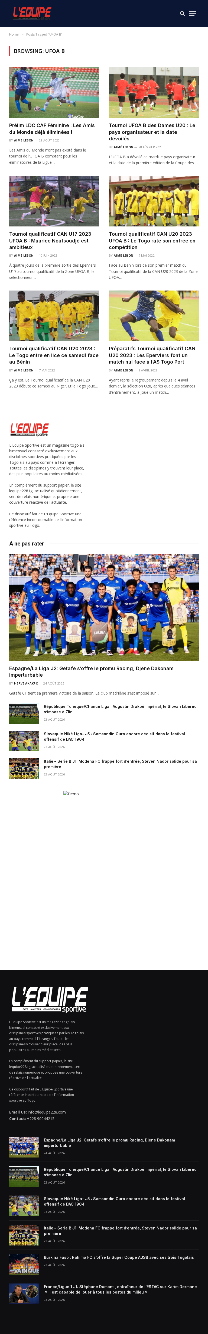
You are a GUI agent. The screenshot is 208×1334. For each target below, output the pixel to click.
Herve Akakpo (26, 683)
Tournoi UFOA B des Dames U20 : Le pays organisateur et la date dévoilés (152, 131)
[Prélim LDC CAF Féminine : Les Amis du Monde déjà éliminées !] (54, 92)
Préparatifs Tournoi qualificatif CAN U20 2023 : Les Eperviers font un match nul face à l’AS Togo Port (152, 355)
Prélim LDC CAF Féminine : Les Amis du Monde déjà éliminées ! (52, 128)
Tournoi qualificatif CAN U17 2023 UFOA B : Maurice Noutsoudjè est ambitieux (50, 240)
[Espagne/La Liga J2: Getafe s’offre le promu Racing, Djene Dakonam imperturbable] (104, 607)
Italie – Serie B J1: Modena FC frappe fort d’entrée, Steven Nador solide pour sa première (120, 764)
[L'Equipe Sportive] (32, 13)
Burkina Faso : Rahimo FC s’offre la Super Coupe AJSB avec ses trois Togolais (119, 1257)
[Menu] (192, 13)
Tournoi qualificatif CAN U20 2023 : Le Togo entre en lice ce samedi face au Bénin (54, 355)
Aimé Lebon (24, 140)
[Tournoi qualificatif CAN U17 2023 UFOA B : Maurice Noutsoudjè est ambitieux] (54, 201)
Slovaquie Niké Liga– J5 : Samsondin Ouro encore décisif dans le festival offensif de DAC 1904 (114, 736)
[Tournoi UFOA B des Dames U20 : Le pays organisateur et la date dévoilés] (154, 92)
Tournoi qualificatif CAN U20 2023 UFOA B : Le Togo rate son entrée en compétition (152, 240)
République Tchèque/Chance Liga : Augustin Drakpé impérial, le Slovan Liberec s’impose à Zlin (120, 709)
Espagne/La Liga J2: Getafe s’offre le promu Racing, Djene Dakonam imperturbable (91, 672)
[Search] (182, 13)
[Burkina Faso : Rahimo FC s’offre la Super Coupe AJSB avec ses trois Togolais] (24, 1264)
